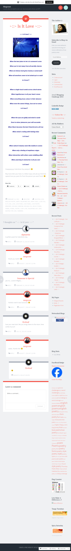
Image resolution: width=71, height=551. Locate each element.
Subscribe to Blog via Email (60, 41)
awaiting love (39, 199)
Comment (40, 406)
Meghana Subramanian (58, 366)
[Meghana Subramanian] (57, 377)
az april (56, 398)
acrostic (53, 395)
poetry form (55, 449)
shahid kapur (55, 464)
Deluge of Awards (58, 301)
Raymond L (60, 136)
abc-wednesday (62, 393)
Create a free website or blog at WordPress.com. (35, 547)
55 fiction (54, 388)
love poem (19, 204)
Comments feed (58, 84)
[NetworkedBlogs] (60, 318)
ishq (60, 422)
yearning (20, 211)
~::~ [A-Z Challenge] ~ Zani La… (62, 174)
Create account (58, 77)
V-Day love (23, 208)
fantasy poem (62, 411)
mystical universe (62, 438)
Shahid (56, 461)
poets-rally (57, 456)
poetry (17, 208)
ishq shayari (63, 422)
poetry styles (57, 453)
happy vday (34, 201)
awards (53, 398)
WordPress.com (58, 87)
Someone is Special (25, 278)
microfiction (54, 435)
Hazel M (59, 152)
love (13, 204)
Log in (55, 80)
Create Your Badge (57, 379)
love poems (27, 204)
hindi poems (58, 420)
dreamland (54, 403)
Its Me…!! (56, 303)
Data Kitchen (60, 157)
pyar (60, 456)
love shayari (60, 433)
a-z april (58, 388)
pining (7, 208)
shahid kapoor (61, 461)
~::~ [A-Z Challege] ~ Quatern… (62, 198)
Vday (40, 208)
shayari (59, 464)
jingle (53, 425)
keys (63, 425)
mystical (56, 438)
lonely (57, 427)
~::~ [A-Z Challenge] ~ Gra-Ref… (62, 205)
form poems (57, 414)
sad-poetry (59, 459)
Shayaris (64, 464)
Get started (49, 2)
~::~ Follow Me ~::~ (59, 115)
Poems (12, 208)
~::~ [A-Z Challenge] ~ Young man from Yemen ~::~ (59, 226)
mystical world (54, 440)
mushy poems (37, 206)
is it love (8, 204)
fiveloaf (26, 322)
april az (62, 395)
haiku (62, 417)
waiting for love (11, 211)
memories (8, 206)
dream (62, 400)
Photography (54, 443)
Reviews (63, 456)
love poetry (36, 204)
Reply (9, 242)
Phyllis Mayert (61, 143)
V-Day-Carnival (63, 469)
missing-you (28, 206)
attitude (65, 395)
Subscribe (56, 63)
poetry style (61, 451)
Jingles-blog (58, 425)
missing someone (17, 206)
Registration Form (58, 305)
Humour (57, 422)
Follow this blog (60, 320)
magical (64, 433)
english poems (58, 407)
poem (60, 442)
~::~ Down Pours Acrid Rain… (62, 167)
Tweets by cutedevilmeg (58, 118)
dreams (58, 403)
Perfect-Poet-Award (61, 440)
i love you (42, 201)
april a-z (57, 395)
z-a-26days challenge (61, 473)
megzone (27, 199)
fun (58, 417)
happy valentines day (23, 201)
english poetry (10, 201)
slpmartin (25, 234)
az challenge (62, 398)
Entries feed (57, 82)
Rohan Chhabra (61, 186)
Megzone (7, 6)
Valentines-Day (33, 208)
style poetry (56, 466)
